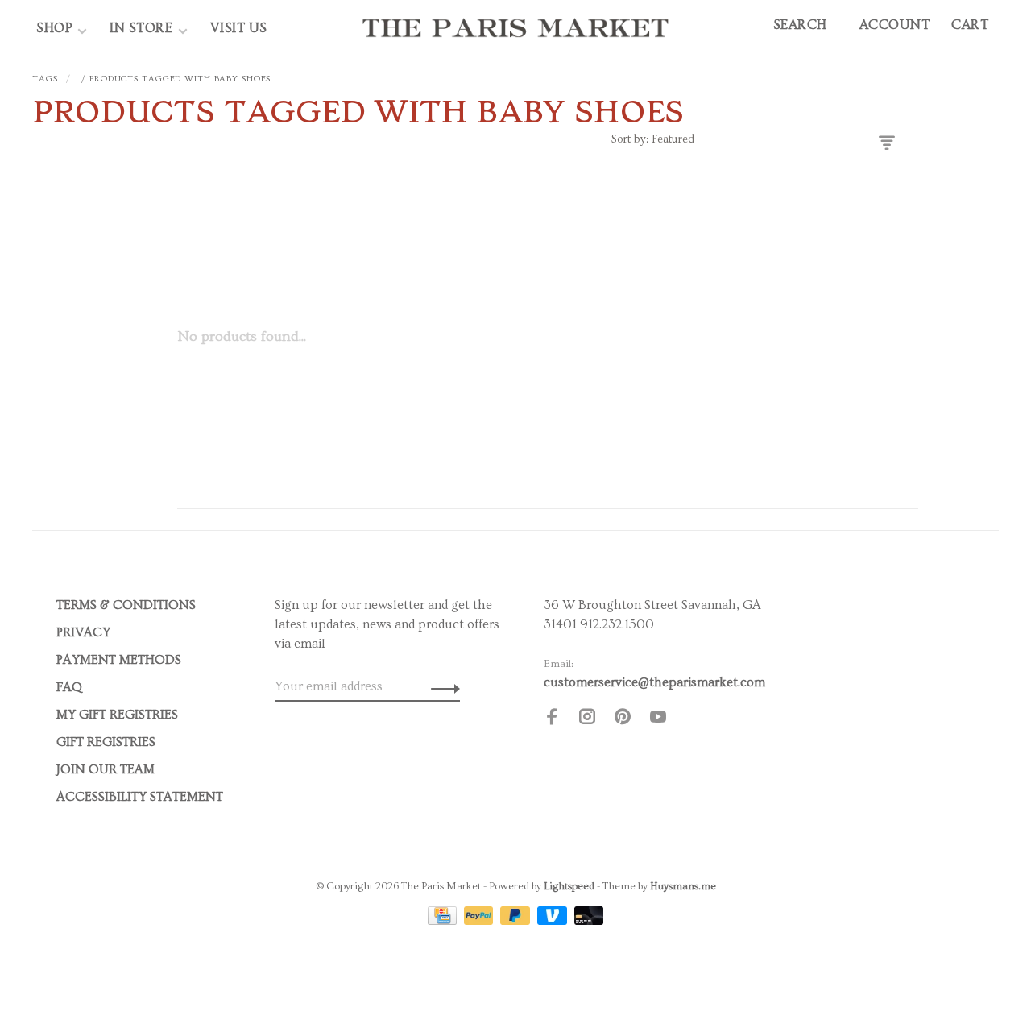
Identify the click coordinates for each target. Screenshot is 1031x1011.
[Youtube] (658, 719)
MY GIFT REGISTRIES (117, 714)
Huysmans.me (683, 886)
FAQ (69, 687)
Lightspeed (569, 886)
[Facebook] (552, 719)
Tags (45, 78)
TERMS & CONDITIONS (126, 605)
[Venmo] (553, 921)
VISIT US (238, 27)
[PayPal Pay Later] (516, 921)
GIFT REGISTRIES (105, 742)
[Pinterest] (623, 719)
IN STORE (143, 27)
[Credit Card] (444, 921)
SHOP (54, 27)
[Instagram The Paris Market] (587, 719)
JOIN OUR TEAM (105, 769)
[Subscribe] (441, 686)
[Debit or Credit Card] (589, 921)
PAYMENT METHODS (118, 660)
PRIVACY (83, 632)
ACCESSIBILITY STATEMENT (139, 796)
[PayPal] (480, 921)
